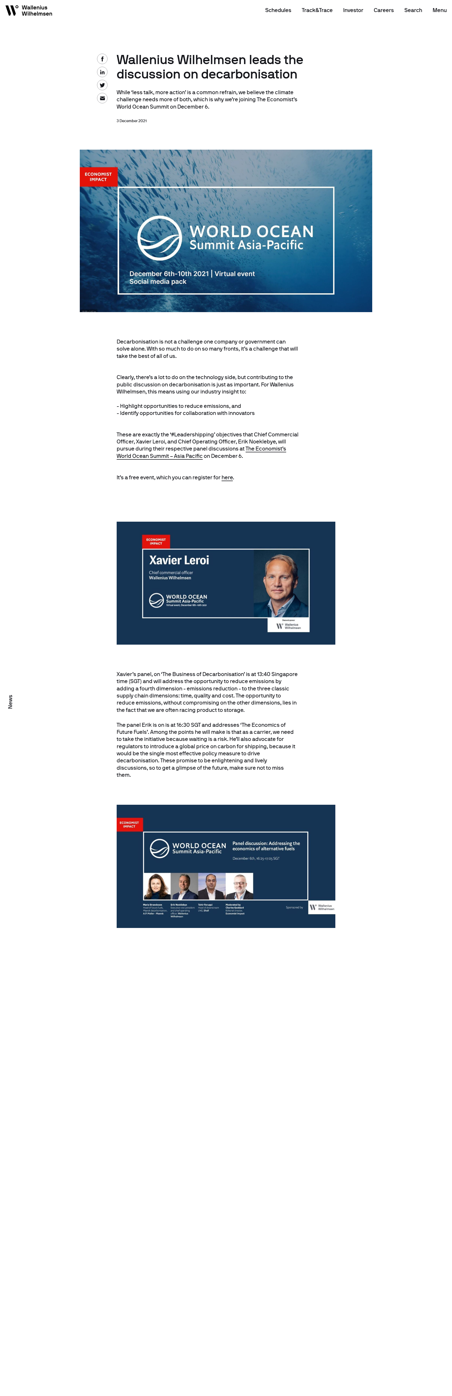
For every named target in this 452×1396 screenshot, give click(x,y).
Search (413, 10)
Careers (384, 10)
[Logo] (29, 11)
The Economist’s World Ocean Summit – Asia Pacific (201, 452)
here (227, 477)
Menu (440, 10)
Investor (353, 10)
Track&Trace (317, 10)
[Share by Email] (10, 70)
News (10, 702)
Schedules (278, 10)
